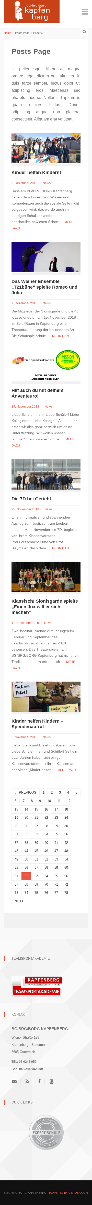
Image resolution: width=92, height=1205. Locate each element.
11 (59, 801)
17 (56, 809)
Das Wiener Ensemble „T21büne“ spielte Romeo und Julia (44, 287)
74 (26, 893)
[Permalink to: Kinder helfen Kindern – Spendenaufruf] (46, 696)
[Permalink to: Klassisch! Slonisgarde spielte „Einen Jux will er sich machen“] (46, 576)
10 (49, 801)
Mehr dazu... (62, 336)
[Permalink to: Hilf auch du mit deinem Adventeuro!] (46, 365)
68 (26, 884)
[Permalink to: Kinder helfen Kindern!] (46, 148)
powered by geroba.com (68, 1192)
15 (36, 809)
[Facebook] (39, 1081)
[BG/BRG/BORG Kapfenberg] (32, 11)
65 (56, 876)
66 (66, 876)
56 (26, 867)
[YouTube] (51, 1081)
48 (66, 851)
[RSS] (27, 1081)
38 (26, 843)
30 (66, 826)
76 (46, 893)
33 (36, 834)
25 (16, 826)
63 (36, 876)
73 (16, 893)
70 (46, 884)
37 (16, 843)
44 (26, 851)
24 (66, 817)
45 (36, 851)
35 (56, 834)
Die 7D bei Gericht (31, 498)
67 (16, 884)
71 (56, 884)
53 (56, 859)
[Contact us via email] (16, 1081)
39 (36, 843)
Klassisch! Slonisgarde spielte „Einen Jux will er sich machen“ (45, 607)
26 (26, 826)
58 (46, 867)
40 (46, 843)
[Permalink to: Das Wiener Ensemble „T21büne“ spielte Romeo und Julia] (46, 257)
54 (66, 859)
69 (36, 884)
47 (56, 851)
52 (46, 859)
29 (56, 826)
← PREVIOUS (25, 792)
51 (36, 859)
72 (66, 884)
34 (46, 834)
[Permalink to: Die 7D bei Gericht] (46, 474)
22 (46, 817)
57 (36, 867)
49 (16, 859)
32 (26, 834)
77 (56, 893)
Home (7, 32)
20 (26, 817)
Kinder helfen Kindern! (36, 172)
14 (26, 809)
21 (36, 817)
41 (56, 843)
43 (16, 851)
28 (46, 826)
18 (66, 809)
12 (69, 801)
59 (56, 867)
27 (36, 826)
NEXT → (21, 901)
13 (16, 809)
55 (16, 867)
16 (46, 809)
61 (16, 876)
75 (36, 893)
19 (16, 817)
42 (66, 843)
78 (66, 893)
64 (46, 876)
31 (16, 834)
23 (56, 817)
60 (66, 867)
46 (46, 851)
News (47, 183)
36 (66, 834)
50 (26, 859)
